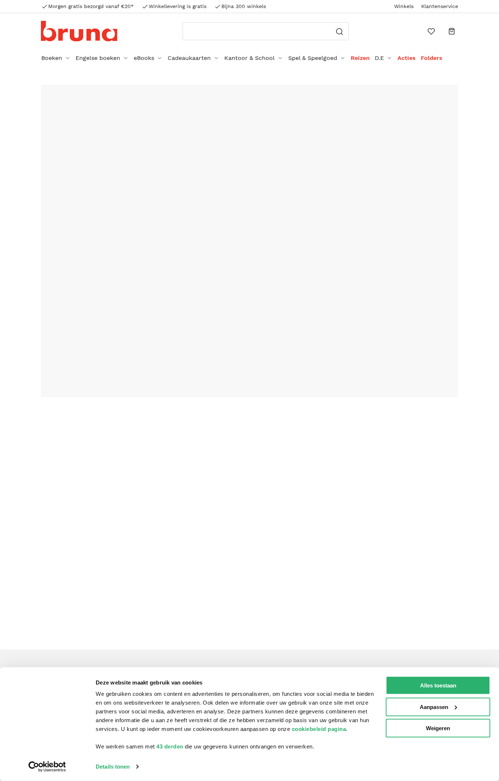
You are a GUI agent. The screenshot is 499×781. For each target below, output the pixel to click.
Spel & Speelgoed (312, 57)
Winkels (404, 6)
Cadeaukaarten (189, 57)
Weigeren (438, 728)
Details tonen (113, 766)
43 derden (169, 746)
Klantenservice (439, 6)
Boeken (51, 57)
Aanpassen (434, 707)
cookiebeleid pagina (319, 729)
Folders (431, 57)
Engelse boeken (98, 57)
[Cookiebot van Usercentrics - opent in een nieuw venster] (47, 766)
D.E (379, 57)
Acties (406, 57)
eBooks (144, 57)
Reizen (360, 57)
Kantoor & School (249, 57)
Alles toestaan (438, 685)
